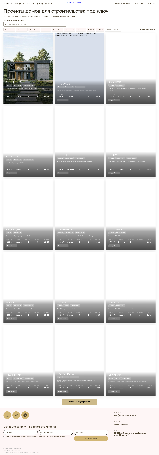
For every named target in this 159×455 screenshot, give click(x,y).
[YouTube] (7, 415)
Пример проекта (44, 3)
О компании (138, 3)
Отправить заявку (91, 438)
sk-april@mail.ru (121, 424)
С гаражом (81, 29)
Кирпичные (45, 29)
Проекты (7, 3)
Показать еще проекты (79, 402)
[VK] (16, 415)
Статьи (30, 3)
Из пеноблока (57, 29)
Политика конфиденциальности (13, 452)
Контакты (151, 3)
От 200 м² (100, 29)
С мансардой (70, 29)
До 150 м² (91, 29)
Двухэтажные (22, 29)
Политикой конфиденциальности (56, 436)
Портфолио (19, 3)
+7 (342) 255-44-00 (123, 3)
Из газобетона (34, 29)
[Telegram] (25, 415)
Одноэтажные (9, 29)
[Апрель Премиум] (79, 3)
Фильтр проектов (112, 29)
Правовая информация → (32, 452)
